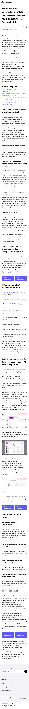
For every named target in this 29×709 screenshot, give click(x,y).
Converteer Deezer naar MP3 (12, 292)
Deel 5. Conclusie (7, 104)
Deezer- (4, 38)
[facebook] (6, 697)
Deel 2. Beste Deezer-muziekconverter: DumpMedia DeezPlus (14, 94)
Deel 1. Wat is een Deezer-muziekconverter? (10, 90)
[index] (6, 2)
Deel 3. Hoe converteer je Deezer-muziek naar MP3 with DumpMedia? (14, 99)
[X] (3, 697)
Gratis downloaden (7, 278)
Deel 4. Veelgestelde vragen (10, 102)
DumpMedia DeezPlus (9, 259)
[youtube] (10, 697)
